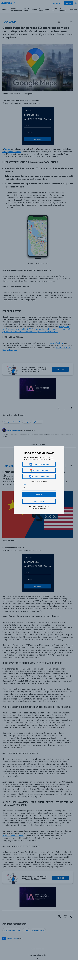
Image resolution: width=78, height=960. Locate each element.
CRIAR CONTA (39, 501)
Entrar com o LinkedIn (41, 464)
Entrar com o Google (40, 470)
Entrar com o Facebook (40, 476)
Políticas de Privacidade (39, 508)
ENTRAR (39, 494)
